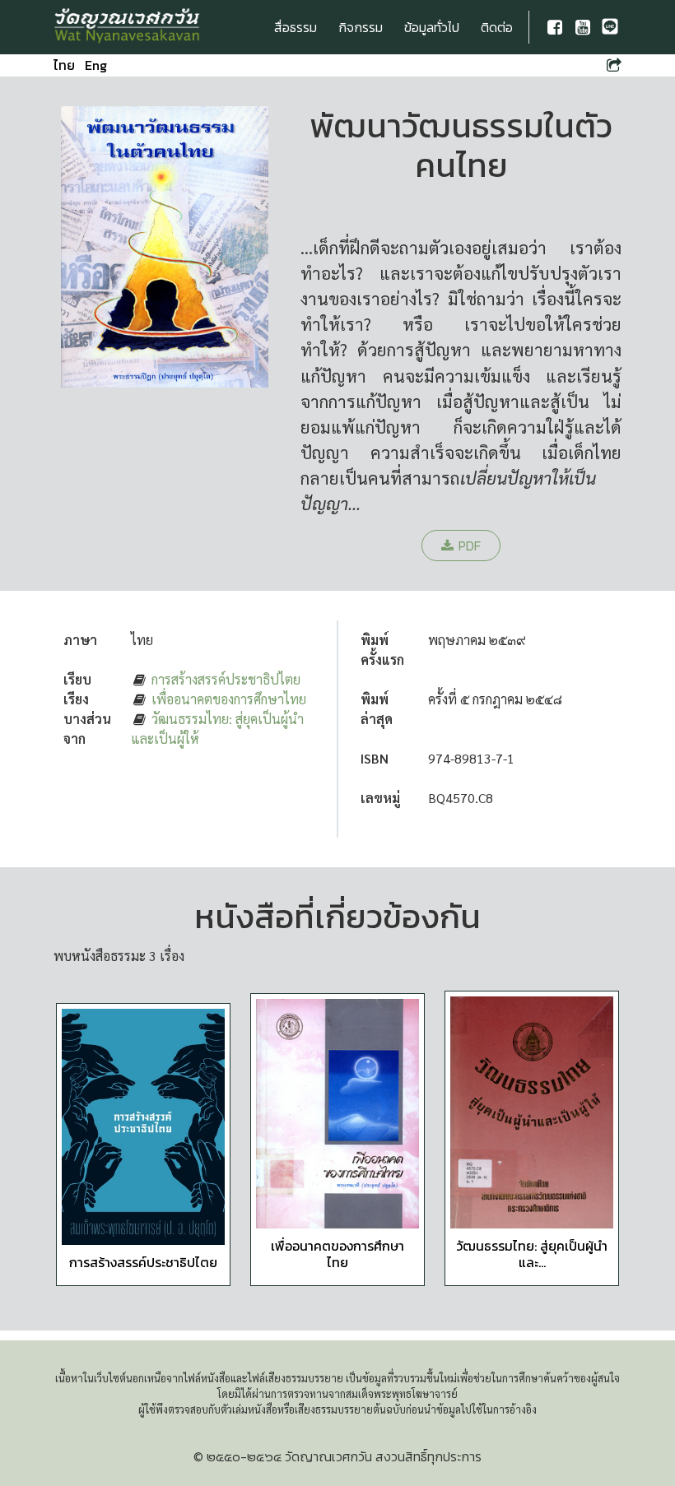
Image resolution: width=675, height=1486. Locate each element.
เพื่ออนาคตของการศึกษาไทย (228, 699)
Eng (96, 65)
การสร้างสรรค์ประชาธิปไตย (225, 679)
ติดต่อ (497, 27)
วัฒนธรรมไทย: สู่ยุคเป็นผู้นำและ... (532, 1253)
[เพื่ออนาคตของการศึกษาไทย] (337, 1113)
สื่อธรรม (295, 27)
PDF (470, 545)
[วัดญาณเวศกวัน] (128, 27)
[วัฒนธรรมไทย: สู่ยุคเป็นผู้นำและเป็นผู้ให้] (531, 1112)
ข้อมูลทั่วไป (431, 27)
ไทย (64, 65)
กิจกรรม (360, 27)
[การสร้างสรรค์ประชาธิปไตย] (143, 1127)
